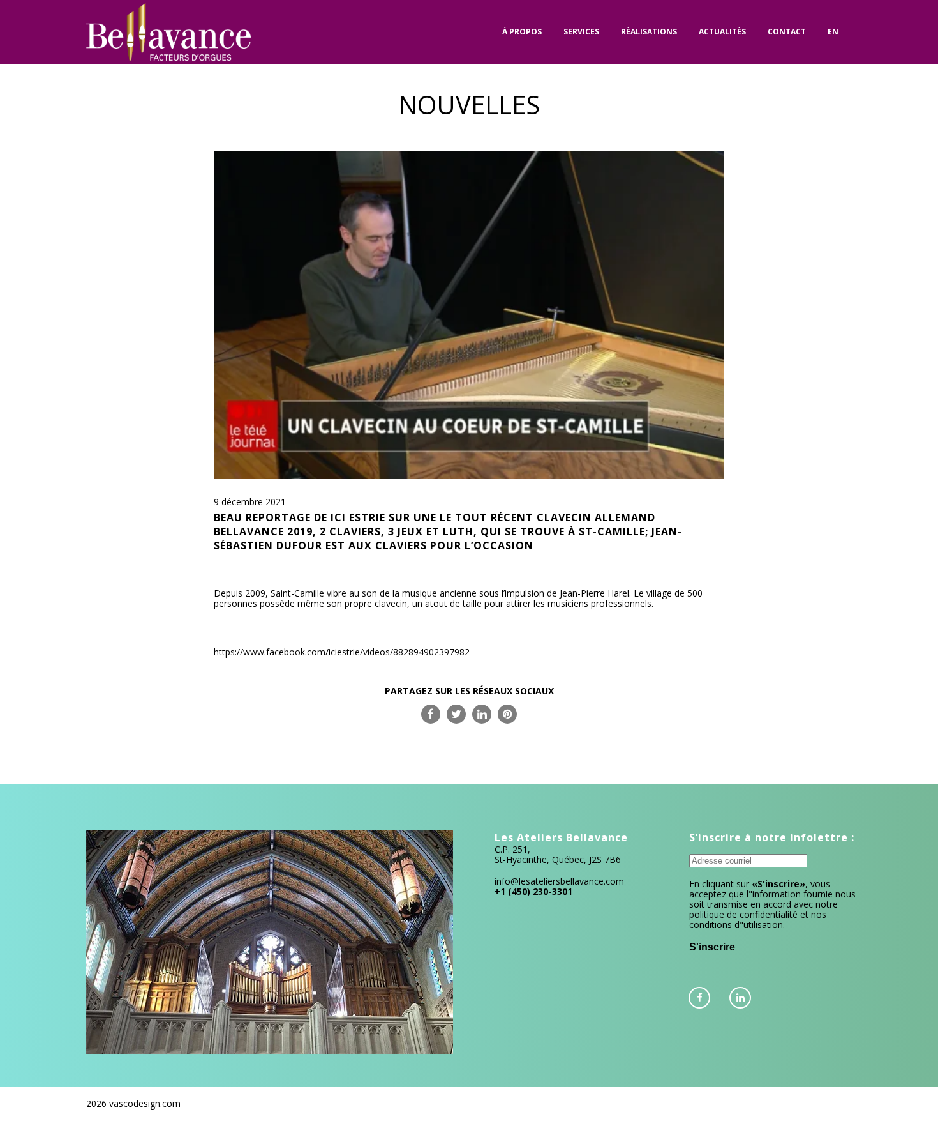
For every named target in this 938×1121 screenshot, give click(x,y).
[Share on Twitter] (456, 714)
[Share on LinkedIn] (481, 714)
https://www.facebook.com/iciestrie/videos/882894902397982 (342, 652)
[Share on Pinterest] (507, 714)
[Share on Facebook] (430, 714)
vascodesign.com (145, 1103)
